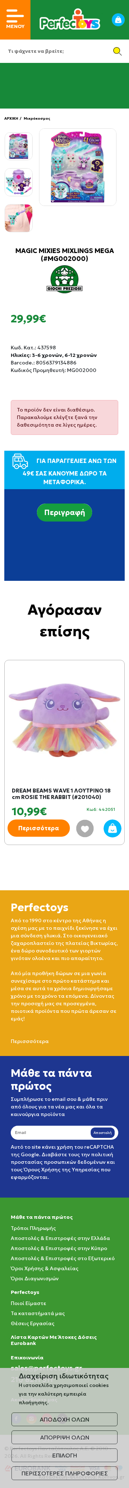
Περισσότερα (38, 828)
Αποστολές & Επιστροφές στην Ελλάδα (60, 1238)
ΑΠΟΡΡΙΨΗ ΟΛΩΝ (64, 1437)
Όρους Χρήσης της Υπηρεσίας (62, 1169)
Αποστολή (103, 1132)
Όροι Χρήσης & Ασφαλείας (44, 1268)
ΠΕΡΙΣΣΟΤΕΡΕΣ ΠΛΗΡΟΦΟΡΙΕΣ (65, 1473)
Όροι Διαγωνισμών (35, 1278)
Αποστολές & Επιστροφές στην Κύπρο (59, 1248)
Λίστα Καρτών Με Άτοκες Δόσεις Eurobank (54, 1340)
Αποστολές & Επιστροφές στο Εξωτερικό (63, 1258)
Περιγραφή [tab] (64, 512)
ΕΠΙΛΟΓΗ (64, 1455)
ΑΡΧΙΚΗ (11, 118)
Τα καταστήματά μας (38, 1313)
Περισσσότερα (30, 1041)
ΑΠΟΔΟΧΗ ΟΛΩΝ (64, 1419)
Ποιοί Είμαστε (28, 1303)
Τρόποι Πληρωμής (33, 1228)
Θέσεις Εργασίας (32, 1323)
